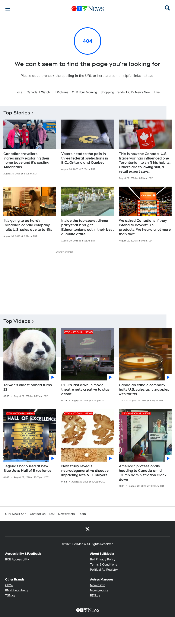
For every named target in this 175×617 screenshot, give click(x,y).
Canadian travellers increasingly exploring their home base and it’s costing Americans (26, 160)
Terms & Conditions (103, 564)
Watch (45, 92)
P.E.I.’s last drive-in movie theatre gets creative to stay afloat (85, 389)
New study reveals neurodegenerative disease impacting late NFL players (85, 470)
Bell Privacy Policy (102, 559)
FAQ (52, 514)
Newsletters (66, 514)
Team (82, 514)
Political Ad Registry (104, 569)
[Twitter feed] (87, 528)
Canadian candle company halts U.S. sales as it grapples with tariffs (144, 389)
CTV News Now (139, 92)
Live (157, 92)
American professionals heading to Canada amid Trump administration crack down (142, 472)
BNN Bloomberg (16, 590)
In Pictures (61, 92)
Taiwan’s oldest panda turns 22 (27, 387)
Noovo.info (97, 585)
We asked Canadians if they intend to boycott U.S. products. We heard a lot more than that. (145, 227)
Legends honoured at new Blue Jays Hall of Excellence (27, 468)
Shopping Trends (113, 92)
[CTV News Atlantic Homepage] (87, 8)
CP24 (9, 585)
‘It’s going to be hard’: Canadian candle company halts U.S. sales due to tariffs (27, 225)
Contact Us (37, 514)
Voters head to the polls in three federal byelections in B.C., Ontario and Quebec (84, 158)
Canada (32, 92)
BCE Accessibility (17, 559)
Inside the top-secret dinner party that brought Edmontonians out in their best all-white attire (87, 227)
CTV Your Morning (84, 92)
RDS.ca (95, 595)
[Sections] (7, 8)
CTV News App (15, 514)
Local (19, 92)
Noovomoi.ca (99, 590)
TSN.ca (10, 595)
